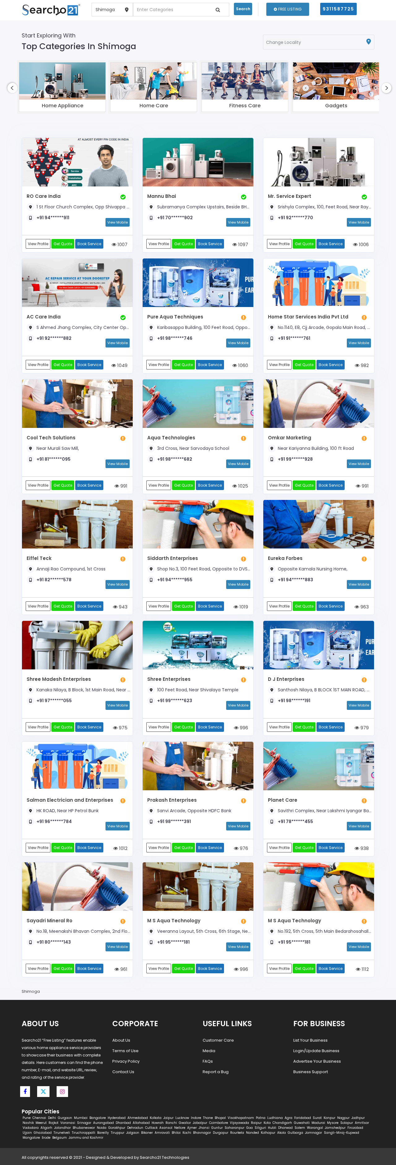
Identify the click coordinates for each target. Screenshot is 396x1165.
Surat (317, 1118)
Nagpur (343, 1118)
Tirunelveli (62, 1132)
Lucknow (182, 1118)
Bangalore (97, 1118)
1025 (242, 486)
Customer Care (218, 1040)
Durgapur (220, 1132)
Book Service (89, 243)
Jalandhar (62, 1127)
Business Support (310, 1072)
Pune (27, 1118)
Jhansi (204, 1127)
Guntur (217, 1127)
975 (122, 727)
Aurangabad (103, 1122)
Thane (208, 1118)
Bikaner (147, 1132)
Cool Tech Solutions (51, 437)
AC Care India (44, 317)
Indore (196, 1118)
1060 (242, 365)
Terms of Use (125, 1051)
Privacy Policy (126, 1061)
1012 (122, 848)
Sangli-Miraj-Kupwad (341, 1132)
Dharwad (285, 1127)
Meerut (41, 1122)
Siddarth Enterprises (172, 558)
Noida (101, 1127)
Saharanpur (234, 1127)
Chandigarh (282, 1122)
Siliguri (260, 1127)
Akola (281, 1132)
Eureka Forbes (285, 558)
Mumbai (81, 1118)
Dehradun (135, 1127)
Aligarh (46, 1127)
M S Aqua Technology (173, 920)
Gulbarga (295, 1132)
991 (123, 486)
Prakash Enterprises (172, 800)
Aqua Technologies (171, 437)
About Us (121, 1040)
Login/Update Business (316, 1051)
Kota (267, 1122)
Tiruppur (117, 1132)
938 (364, 848)
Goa (249, 1127)
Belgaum (59, 1137)
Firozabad (355, 1127)
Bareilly (103, 1132)
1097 (242, 244)
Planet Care (282, 800)
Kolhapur (268, 1132)
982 (364, 365)
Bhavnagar (202, 1132)
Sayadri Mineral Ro (49, 920)
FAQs (208, 1061)
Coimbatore (218, 1122)
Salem (300, 1127)
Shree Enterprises (169, 679)
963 (364, 607)
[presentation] (12, 88)
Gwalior (185, 1122)
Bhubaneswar (84, 1127)
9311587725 (338, 9)
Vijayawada (239, 1122)
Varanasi (67, 1122)
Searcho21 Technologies (164, 1157)
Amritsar (362, 1122)
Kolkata (155, 1118)
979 (364, 727)
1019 (243, 607)
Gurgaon (65, 1118)
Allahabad (141, 1122)
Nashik (28, 1122)
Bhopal (220, 1118)
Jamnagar (313, 1132)
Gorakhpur (116, 1127)
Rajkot (53, 1122)
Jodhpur (358, 1118)
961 (123, 969)
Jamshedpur (335, 1127)
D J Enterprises (286, 679)
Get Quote (63, 243)
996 (243, 727)
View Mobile (117, 222)
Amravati (162, 1132)
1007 (121, 244)
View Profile (38, 243)
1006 (363, 244)
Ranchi (171, 1122)
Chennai (39, 1118)
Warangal (315, 1127)
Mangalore (31, 1137)
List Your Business (310, 1040)
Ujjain (27, 1132)
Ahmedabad (137, 1118)
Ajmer (192, 1127)
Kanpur (329, 1118)
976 (243, 848)
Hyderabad (117, 1118)
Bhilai (176, 1132)
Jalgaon (132, 1132)
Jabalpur (200, 1122)
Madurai (318, 1122)
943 (122, 607)
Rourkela (237, 1132)
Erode (46, 1137)
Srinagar (84, 1122)
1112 (364, 969)
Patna (260, 1118)
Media (209, 1051)
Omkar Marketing (289, 437)
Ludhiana (275, 1118)
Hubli (272, 1127)
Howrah (158, 1122)
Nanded (252, 1132)
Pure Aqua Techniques (175, 317)
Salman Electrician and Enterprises (70, 800)
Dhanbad (123, 1122)
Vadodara (31, 1127)
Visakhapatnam (241, 1118)
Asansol (165, 1127)
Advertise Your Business (317, 1061)
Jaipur (168, 1118)
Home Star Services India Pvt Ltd (308, 317)
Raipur (256, 1122)
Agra (288, 1118)
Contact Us (123, 1072)
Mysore (332, 1122)
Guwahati (302, 1122)
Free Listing (289, 9)
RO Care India (44, 196)
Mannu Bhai (161, 196)
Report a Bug (216, 1072)
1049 (121, 365)
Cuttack (151, 1127)
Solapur (346, 1122)
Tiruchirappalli (83, 1132)
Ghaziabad (43, 1132)
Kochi (187, 1132)
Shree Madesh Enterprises (59, 679)
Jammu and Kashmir (86, 1137)
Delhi (52, 1118)
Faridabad (302, 1118)
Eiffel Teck (39, 558)
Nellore (179, 1127)
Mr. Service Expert (289, 196)
